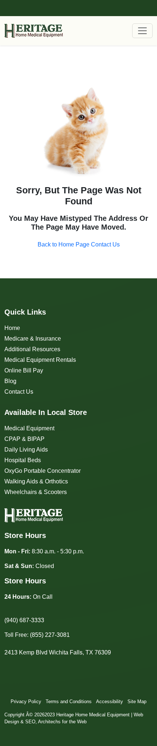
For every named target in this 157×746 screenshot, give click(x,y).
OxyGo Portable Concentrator (42, 471)
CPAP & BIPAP (24, 439)
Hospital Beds (22, 460)
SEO (30, 721)
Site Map (136, 701)
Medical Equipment (29, 428)
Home (12, 328)
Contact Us (18, 392)
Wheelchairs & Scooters (35, 492)
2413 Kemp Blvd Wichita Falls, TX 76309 (57, 652)
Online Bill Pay (23, 370)
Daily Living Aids (26, 449)
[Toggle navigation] (142, 30)
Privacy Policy (26, 701)
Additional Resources (32, 349)
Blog (10, 381)
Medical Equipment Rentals (40, 360)
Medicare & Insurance (32, 338)
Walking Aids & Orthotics (36, 481)
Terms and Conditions (69, 701)
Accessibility (109, 701)
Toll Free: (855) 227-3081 (37, 635)
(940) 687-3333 (24, 620)
